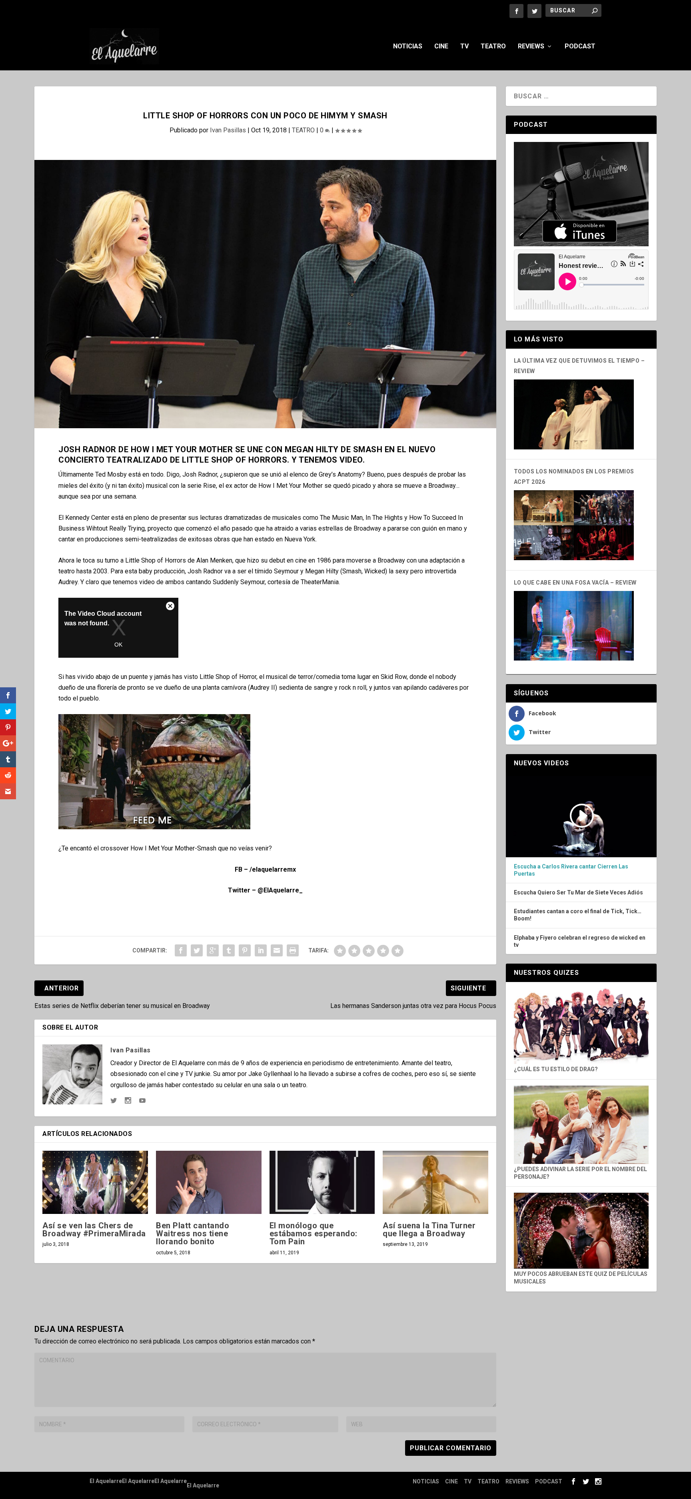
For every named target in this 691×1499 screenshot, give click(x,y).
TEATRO (493, 46)
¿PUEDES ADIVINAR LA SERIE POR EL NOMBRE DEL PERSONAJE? (580, 1173)
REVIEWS (531, 46)
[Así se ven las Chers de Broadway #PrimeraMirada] (95, 1182)
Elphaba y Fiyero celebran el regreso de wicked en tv (579, 941)
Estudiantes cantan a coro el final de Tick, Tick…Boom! (577, 915)
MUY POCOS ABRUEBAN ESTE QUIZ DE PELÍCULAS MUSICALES (580, 1278)
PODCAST (580, 46)
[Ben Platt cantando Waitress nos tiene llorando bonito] (209, 1182)
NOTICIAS (407, 46)
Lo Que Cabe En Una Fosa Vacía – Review (575, 582)
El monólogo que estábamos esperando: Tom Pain (313, 1233)
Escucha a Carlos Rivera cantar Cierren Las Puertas (571, 870)
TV (464, 46)
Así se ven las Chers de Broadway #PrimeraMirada (94, 1229)
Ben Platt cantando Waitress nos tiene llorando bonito (192, 1233)
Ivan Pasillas (228, 130)
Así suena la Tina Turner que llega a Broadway (429, 1229)
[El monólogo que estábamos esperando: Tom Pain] (322, 1182)
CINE (441, 46)
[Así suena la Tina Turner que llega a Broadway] (435, 1182)
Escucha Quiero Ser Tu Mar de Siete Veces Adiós (578, 892)
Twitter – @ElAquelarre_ (265, 890)
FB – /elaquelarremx (265, 869)
